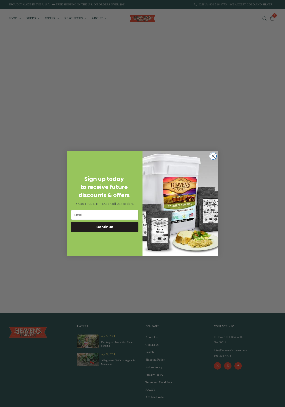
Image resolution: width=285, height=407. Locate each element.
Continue (104, 226)
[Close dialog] (213, 156)
